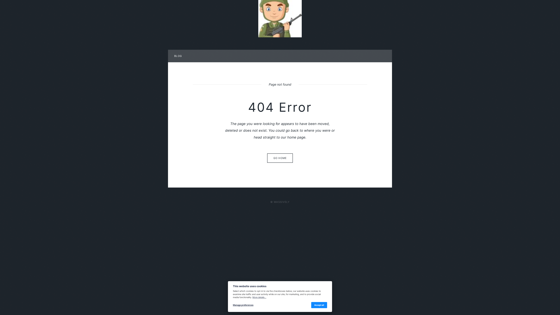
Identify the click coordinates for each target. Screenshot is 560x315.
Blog (178, 55)
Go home (280, 158)
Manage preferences (243, 305)
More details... (259, 297)
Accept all (319, 305)
